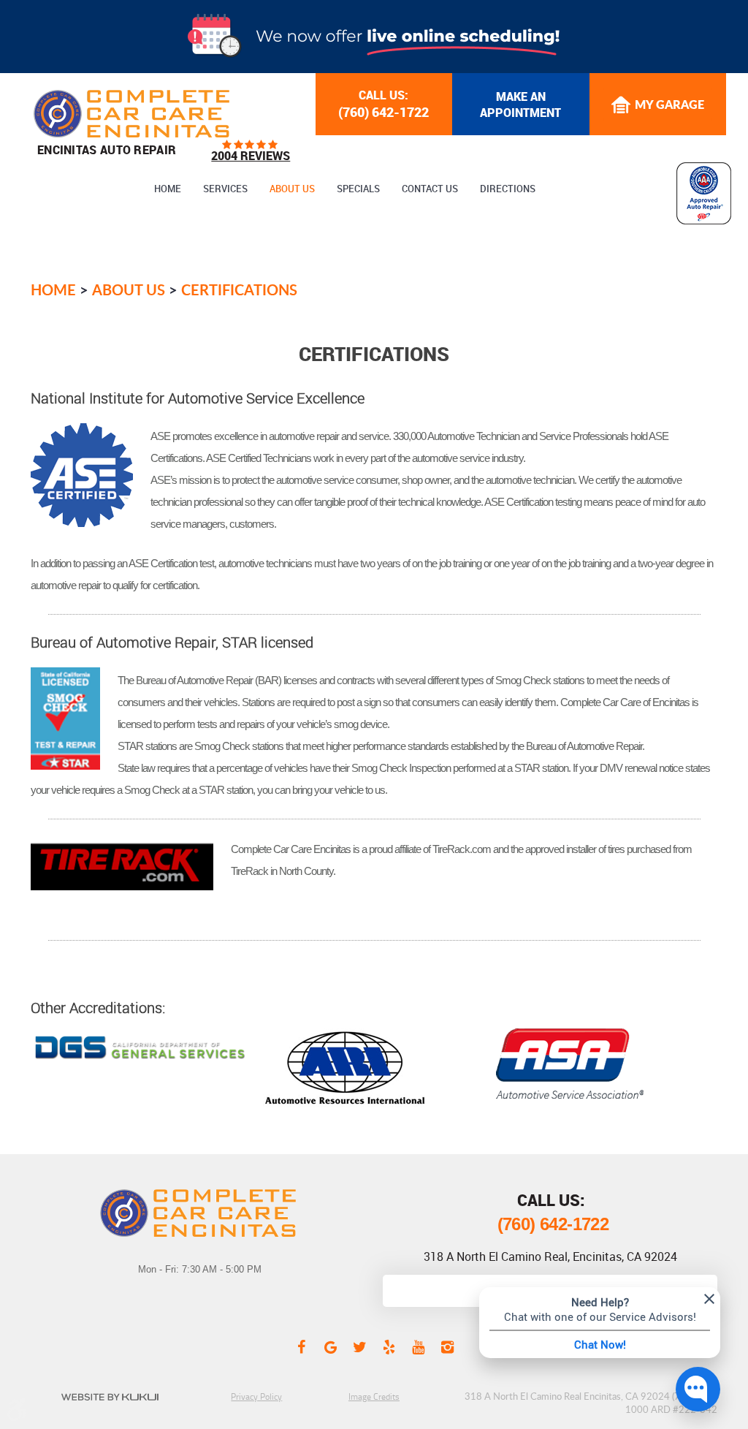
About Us (292, 189)
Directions (507, 189)
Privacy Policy (256, 1396)
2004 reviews (250, 156)
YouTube (417, 1346)
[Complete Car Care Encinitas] (131, 113)
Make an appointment (520, 104)
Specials (358, 189)
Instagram (447, 1346)
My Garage (669, 104)
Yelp (388, 1346)
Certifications (239, 289)
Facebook (301, 1346)
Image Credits (374, 1396)
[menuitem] (167, 188)
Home (167, 189)
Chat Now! (600, 1344)
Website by (110, 1397)
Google (330, 1346)
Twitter (359, 1346)
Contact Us (430, 189)
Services (225, 189)
